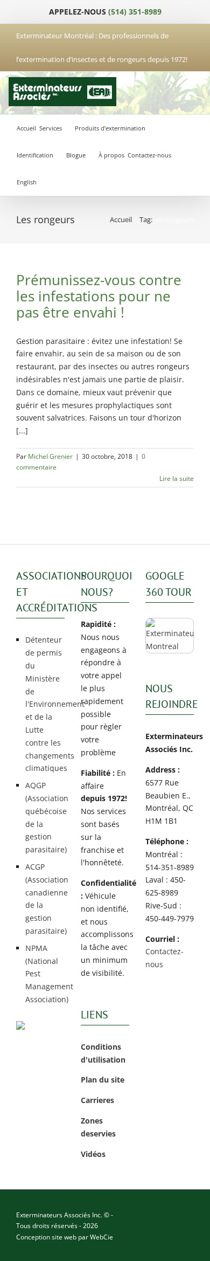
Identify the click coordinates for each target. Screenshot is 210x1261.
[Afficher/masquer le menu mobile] (190, 91)
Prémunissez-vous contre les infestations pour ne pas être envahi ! (98, 296)
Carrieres (97, 1100)
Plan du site (102, 1079)
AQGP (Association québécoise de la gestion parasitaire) (45, 817)
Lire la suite (176, 478)
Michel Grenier (50, 456)
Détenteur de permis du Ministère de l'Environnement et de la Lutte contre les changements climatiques (45, 704)
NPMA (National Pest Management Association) (45, 973)
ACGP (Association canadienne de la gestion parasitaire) (45, 899)
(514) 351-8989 (135, 11)
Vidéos (93, 1154)
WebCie (101, 1237)
